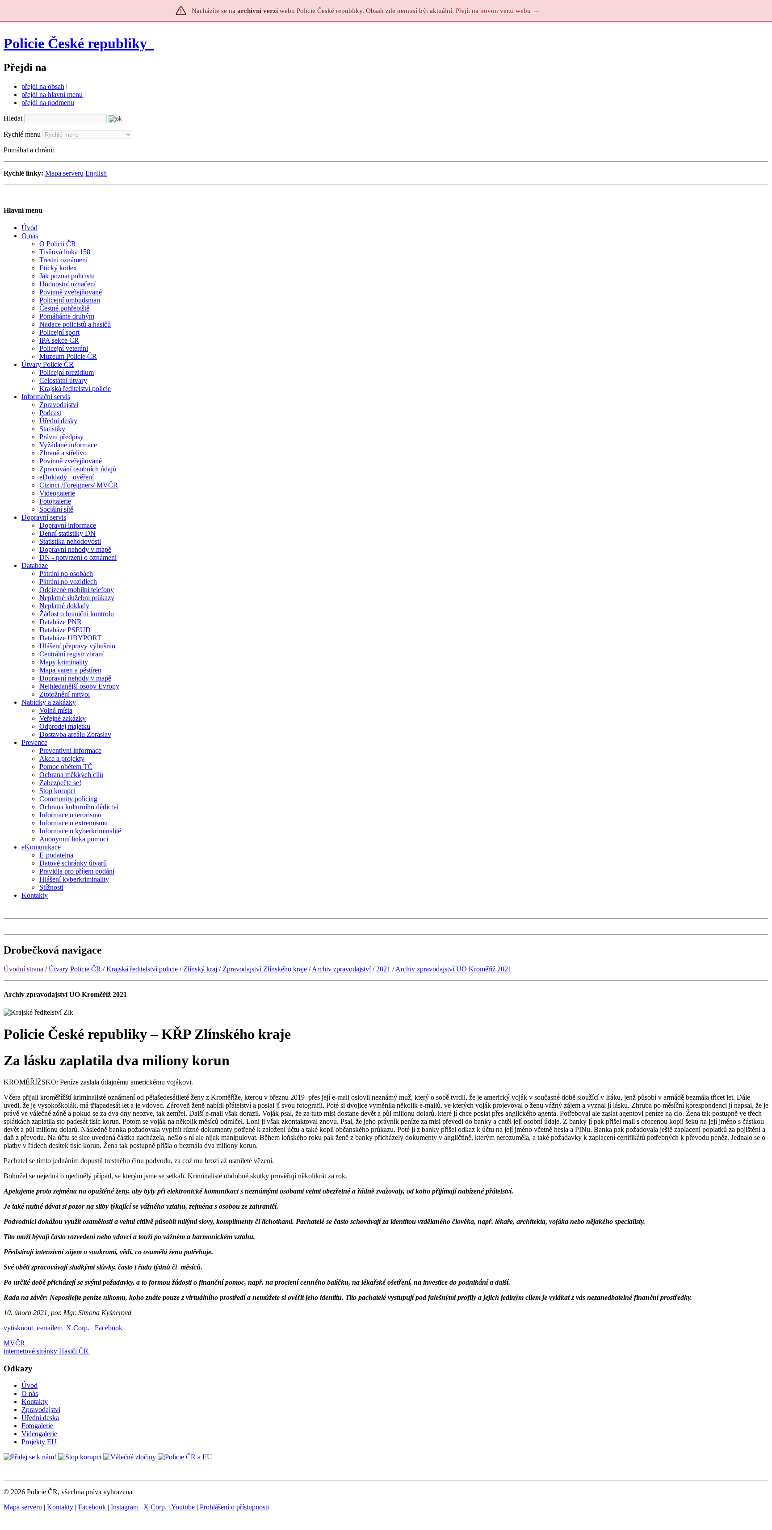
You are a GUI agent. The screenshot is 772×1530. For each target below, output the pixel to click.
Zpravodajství (40, 1409)
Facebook (109, 1328)
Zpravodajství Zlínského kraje (264, 969)
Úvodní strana (23, 969)
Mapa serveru (64, 173)
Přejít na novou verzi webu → (497, 10)
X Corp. (78, 1328)
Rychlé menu (22, 134)
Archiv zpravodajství (341, 969)
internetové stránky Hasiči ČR (46, 1351)
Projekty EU (39, 1442)
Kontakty (34, 1401)
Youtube (184, 1507)
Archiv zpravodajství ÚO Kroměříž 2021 (453, 969)
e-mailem (50, 1328)
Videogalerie (39, 1434)
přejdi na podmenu (47, 102)
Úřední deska (40, 1417)
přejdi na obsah (42, 86)
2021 (383, 969)
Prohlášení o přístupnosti (234, 1507)
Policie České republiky (75, 43)
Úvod (29, 1385)
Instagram (125, 1507)
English (96, 173)
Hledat (13, 118)
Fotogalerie (37, 1425)
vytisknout (18, 1328)
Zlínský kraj (200, 969)
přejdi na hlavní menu (52, 94)
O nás (29, 1393)
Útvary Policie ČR (75, 969)
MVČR (14, 1343)
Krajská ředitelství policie (142, 969)
